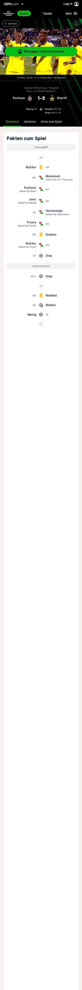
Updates (30, 121)
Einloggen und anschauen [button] (44, 51)
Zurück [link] (12, 23)
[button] (70, 13)
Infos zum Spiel (51, 121)
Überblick (12, 121)
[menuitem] (27, 13)
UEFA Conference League (8, 13)
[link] (24, 13)
